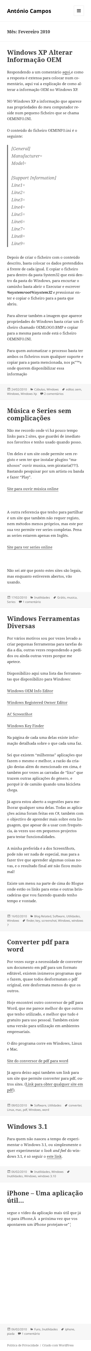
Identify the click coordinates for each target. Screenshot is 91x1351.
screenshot (49, 920)
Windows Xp (29, 394)
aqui (66, 72)
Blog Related (42, 916)
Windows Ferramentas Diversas (43, 622)
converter (75, 1105)
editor (70, 389)
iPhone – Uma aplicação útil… (45, 1197)
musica (72, 597)
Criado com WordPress (58, 1345)
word (45, 1110)
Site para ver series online (29, 547)
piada (11, 1334)
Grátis (61, 597)
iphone (69, 1329)
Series (11, 602)
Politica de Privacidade (23, 1345)
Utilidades (73, 916)
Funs (37, 1329)
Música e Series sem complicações (39, 414)
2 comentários (54, 394)
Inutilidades (42, 597)
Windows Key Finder (25, 725)
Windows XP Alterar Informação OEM (40, 56)
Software (59, 916)
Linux (10, 1110)
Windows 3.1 (27, 1126)
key (37, 920)
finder (30, 920)
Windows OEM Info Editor (30, 690)
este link (54, 1156)
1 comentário (32, 602)
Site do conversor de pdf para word (37, 1060)
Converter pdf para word (38, 945)
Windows (53, 389)
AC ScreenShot (19, 714)
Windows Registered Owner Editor (37, 702)
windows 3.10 (47, 1176)
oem (78, 389)
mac (18, 1110)
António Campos (29, 10)
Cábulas (39, 389)
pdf (25, 1110)
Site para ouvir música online (32, 488)
